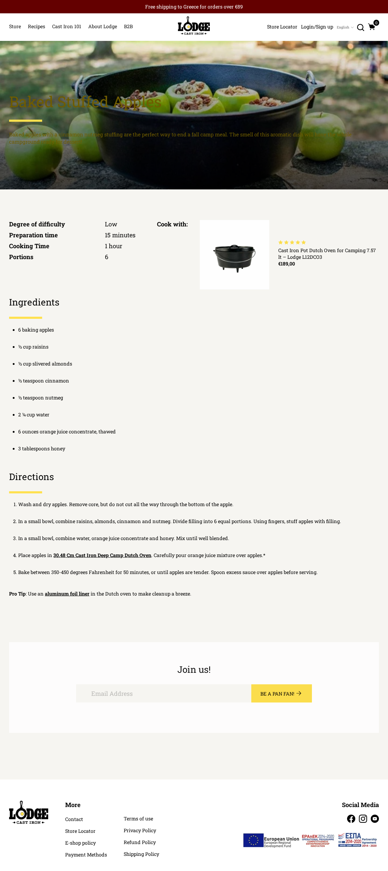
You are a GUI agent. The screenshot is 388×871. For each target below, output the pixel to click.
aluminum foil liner (67, 593)
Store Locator (80, 831)
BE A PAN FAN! (277, 693)
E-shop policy (80, 843)
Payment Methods (86, 855)
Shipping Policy (141, 854)
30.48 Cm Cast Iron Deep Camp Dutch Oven (102, 555)
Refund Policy (140, 842)
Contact (74, 819)
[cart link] (371, 26)
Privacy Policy (140, 830)
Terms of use (138, 819)
